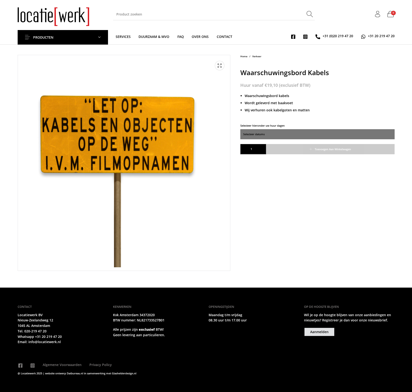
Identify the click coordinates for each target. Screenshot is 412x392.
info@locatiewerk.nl (44, 342)
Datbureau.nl (75, 373)
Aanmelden (319, 332)
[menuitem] (123, 36)
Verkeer (256, 56)
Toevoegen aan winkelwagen (333, 149)
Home (243, 56)
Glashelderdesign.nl (124, 373)
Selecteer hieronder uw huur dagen (262, 125)
